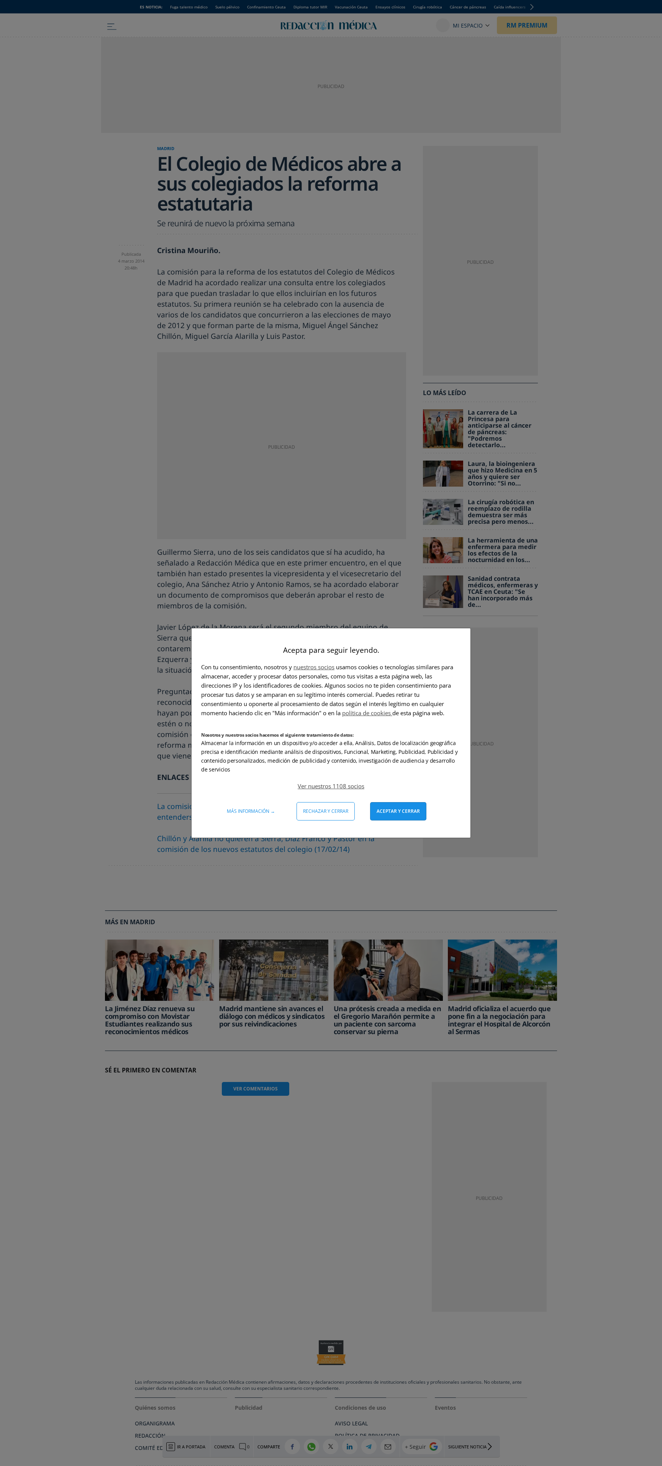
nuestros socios (313, 667)
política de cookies (367, 713)
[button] (331, 786)
